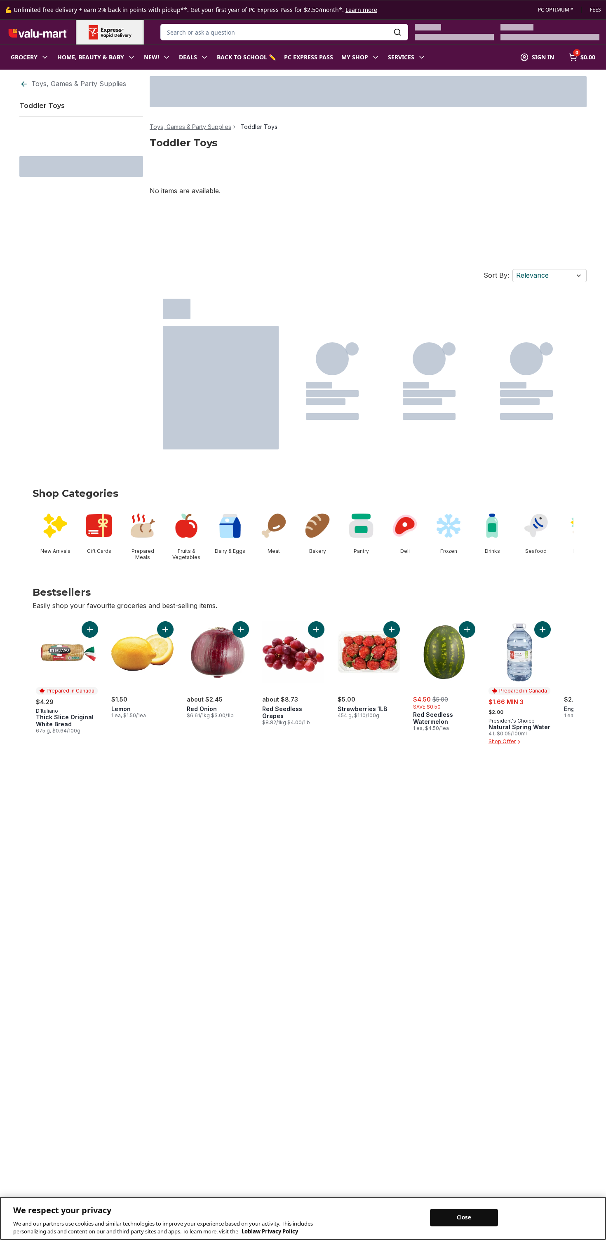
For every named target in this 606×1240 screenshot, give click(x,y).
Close (464, 1217)
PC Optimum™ (555, 10)
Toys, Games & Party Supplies (78, 84)
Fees (595, 10)
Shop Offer (502, 742)
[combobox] (284, 32)
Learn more (361, 10)
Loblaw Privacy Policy (270, 1231)
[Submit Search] (397, 32)
